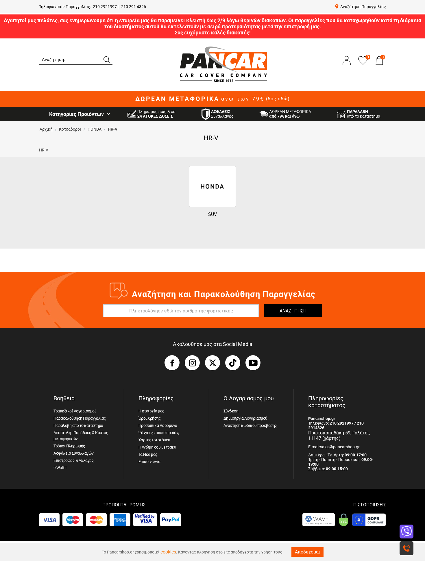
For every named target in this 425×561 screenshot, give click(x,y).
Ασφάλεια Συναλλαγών (73, 453)
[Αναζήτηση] (106, 59)
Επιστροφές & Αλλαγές (73, 460)
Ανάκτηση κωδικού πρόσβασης (250, 425)
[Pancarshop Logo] (223, 64)
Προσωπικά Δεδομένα (157, 425)
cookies (168, 552)
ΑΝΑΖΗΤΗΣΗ (293, 311)
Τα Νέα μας (148, 454)
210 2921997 (105, 6)
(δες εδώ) (278, 99)
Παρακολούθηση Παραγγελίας (79, 418)
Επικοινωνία (149, 461)
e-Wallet (59, 467)
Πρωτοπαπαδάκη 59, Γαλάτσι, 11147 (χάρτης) (339, 435)
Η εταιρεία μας (151, 411)
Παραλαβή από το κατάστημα (78, 425)
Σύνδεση (231, 411)
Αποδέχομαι (307, 552)
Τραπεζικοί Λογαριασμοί (74, 411)
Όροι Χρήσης (149, 418)
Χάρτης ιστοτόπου (154, 440)
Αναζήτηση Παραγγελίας (363, 6)
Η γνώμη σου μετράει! (157, 447)
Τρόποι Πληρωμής (69, 446)
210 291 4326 (133, 6)
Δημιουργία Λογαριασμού (245, 418)
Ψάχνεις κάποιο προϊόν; (158, 432)
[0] (379, 66)
